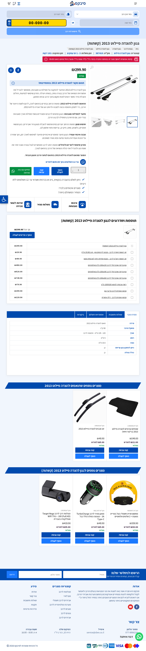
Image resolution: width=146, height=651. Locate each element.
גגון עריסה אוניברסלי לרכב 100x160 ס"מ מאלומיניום (107, 278)
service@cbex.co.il (95, 632)
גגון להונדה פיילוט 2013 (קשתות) (114, 246)
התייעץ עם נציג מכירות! (24, 171)
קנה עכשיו (41, 171)
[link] (18, 70)
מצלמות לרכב (65, 591)
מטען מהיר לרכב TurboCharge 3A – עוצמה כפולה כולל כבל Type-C (90, 516)
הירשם (12, 574)
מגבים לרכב (66, 608)
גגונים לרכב (128, 49)
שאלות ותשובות (115, 314)
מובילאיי (67, 596)
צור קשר (33, 596)
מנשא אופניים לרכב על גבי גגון (115, 291)
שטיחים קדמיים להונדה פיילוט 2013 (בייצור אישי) (125, 430)
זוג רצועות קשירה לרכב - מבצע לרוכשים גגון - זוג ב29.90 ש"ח (104, 252)
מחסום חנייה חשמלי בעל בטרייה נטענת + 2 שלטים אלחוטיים (124, 515)
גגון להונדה (116, 49)
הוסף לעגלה (60, 171)
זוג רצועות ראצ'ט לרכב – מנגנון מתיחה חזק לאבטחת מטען (105, 258)
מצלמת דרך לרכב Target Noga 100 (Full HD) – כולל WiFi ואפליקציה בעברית (56, 516)
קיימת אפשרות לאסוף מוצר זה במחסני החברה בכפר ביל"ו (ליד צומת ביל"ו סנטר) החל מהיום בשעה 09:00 (90, 59)
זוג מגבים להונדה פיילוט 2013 (91, 428)
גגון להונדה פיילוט (102, 49)
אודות (34, 591)
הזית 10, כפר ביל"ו (62, 632)
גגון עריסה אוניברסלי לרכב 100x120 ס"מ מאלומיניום (107, 265)
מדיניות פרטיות (30, 608)
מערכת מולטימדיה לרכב (60, 604)
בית (137, 49)
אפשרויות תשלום (96, 314)
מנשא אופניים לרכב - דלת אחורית (114, 297)
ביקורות (80, 314)
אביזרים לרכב (65, 617)
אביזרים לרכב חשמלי (62, 600)
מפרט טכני (132, 314)
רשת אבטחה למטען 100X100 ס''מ (113, 284)
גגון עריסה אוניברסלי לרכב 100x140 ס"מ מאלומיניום (107, 271)
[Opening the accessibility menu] (4, 199)
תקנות (34, 604)
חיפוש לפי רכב (71, 31)
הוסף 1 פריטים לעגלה (22, 234)
